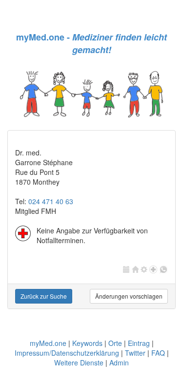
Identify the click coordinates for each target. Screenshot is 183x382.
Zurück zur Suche (43, 296)
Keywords (87, 343)
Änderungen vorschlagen (129, 296)
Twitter (135, 353)
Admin (119, 362)
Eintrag (139, 343)
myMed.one (48, 343)
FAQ (158, 353)
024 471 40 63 (50, 201)
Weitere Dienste (78, 362)
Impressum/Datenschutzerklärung (67, 353)
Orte (115, 343)
